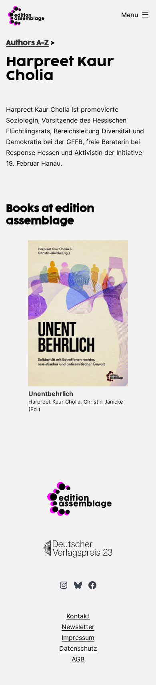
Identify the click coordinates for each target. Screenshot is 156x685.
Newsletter (78, 627)
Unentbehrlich (50, 394)
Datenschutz (78, 648)
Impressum (78, 637)
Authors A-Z (27, 43)
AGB (78, 659)
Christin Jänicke (103, 401)
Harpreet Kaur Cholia (54, 401)
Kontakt (78, 616)
